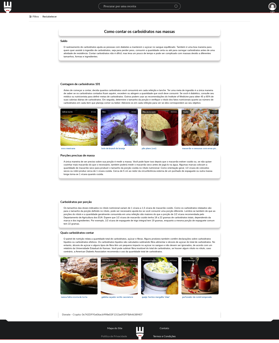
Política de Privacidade (114, 336)
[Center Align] (177, 4)
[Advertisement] (139, 71)
